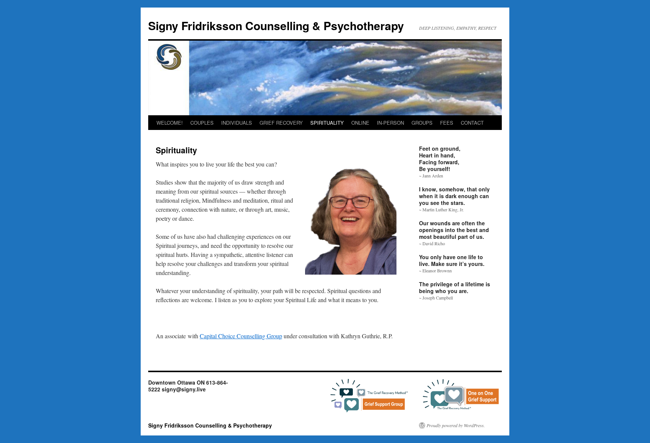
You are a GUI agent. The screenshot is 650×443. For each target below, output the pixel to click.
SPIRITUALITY (327, 122)
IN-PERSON (390, 122)
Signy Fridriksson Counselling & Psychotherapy (276, 25)
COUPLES (202, 122)
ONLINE (360, 122)
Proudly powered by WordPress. (456, 425)
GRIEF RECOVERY (281, 122)
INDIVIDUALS (236, 122)
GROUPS (422, 122)
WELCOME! (169, 122)
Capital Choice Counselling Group (241, 336)
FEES (446, 122)
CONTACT (472, 122)
